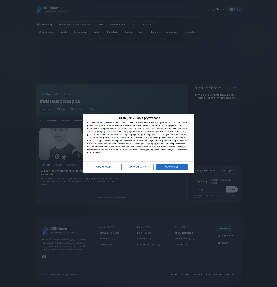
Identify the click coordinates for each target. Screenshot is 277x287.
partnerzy (100, 122)
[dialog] (138, 143)
